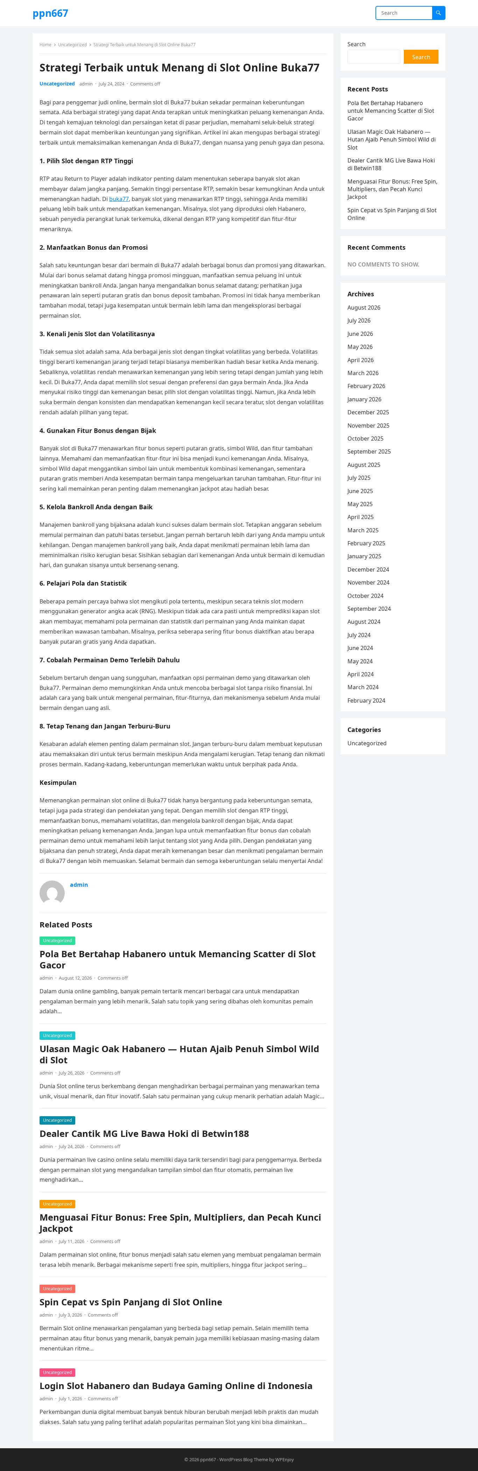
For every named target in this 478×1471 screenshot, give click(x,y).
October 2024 (365, 596)
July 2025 (359, 478)
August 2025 (363, 465)
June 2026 (360, 334)
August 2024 (363, 622)
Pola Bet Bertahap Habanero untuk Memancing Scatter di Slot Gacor (178, 959)
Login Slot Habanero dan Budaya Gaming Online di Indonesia (176, 1386)
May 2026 (360, 347)
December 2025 (368, 412)
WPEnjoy (284, 1459)
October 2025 (365, 438)
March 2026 (363, 373)
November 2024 (368, 582)
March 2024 (363, 687)
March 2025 (363, 530)
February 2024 (366, 700)
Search (356, 44)
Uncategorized (72, 45)
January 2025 (364, 556)
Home (45, 45)
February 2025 (366, 543)
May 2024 (360, 661)
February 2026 (366, 386)
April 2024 (360, 674)
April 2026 (360, 360)
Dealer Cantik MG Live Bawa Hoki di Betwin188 (144, 1133)
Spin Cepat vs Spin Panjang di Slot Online (131, 1302)
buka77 (119, 199)
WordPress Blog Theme (243, 1459)
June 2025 (360, 491)
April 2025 (360, 517)
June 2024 (360, 648)
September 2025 (369, 451)
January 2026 (364, 399)
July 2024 (359, 635)
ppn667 (50, 13)
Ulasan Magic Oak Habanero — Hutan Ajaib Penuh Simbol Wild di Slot (179, 1054)
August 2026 (363, 307)
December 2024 (368, 569)
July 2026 (359, 320)
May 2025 (360, 504)
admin (86, 84)
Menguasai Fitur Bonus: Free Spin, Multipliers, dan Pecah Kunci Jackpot (180, 1223)
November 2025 (368, 425)
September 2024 (369, 609)
